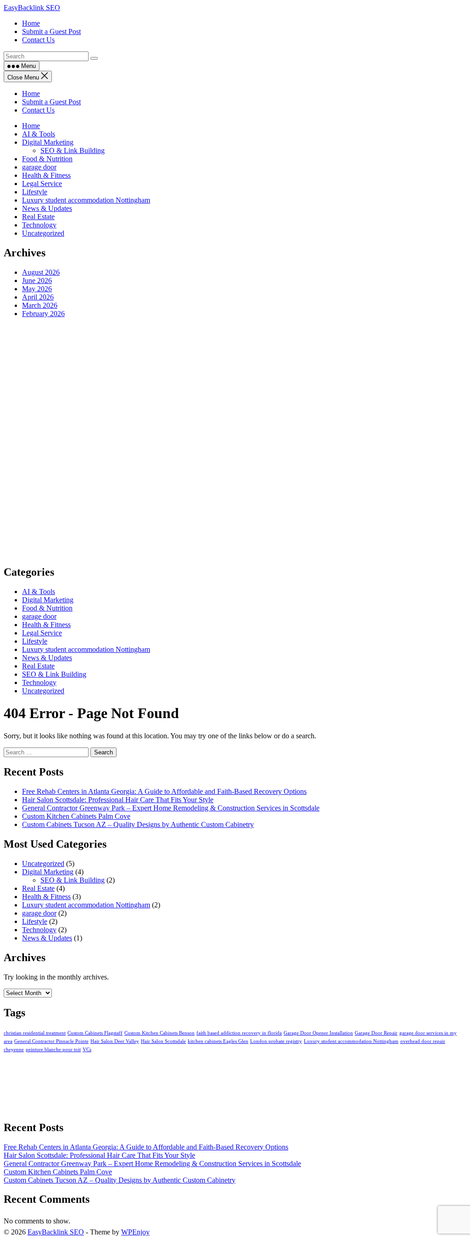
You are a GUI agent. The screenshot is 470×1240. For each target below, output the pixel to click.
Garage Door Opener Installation (318, 1033)
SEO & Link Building (72, 150)
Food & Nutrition (47, 159)
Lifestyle (34, 192)
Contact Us (38, 110)
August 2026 (41, 272)
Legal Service (42, 183)
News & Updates (47, 208)
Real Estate (38, 217)
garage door (39, 167)
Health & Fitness (46, 175)
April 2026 (38, 297)
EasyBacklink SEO (32, 7)
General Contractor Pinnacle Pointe (51, 1041)
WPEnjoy (135, 1232)
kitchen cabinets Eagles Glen (218, 1041)
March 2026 (39, 305)
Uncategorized (43, 233)
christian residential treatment (35, 1033)
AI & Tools (38, 134)
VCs (87, 1049)
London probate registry (276, 1041)
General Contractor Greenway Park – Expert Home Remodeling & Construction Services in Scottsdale (170, 808)
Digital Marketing (47, 142)
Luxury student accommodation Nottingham (86, 200)
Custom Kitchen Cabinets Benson (159, 1033)
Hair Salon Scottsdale (163, 1041)
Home (31, 93)
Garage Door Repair (376, 1033)
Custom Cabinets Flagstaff (95, 1033)
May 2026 (37, 289)
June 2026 (37, 280)
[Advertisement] (235, 441)
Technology (39, 225)
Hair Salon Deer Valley (114, 1041)
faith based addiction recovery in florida (239, 1033)
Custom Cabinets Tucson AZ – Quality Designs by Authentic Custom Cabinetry (138, 824)
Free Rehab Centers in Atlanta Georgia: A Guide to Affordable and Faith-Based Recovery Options (164, 791)
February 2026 (43, 313)
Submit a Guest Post (51, 102)
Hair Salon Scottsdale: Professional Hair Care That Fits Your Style (117, 800)
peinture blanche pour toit (53, 1049)
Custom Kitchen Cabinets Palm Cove (76, 816)
